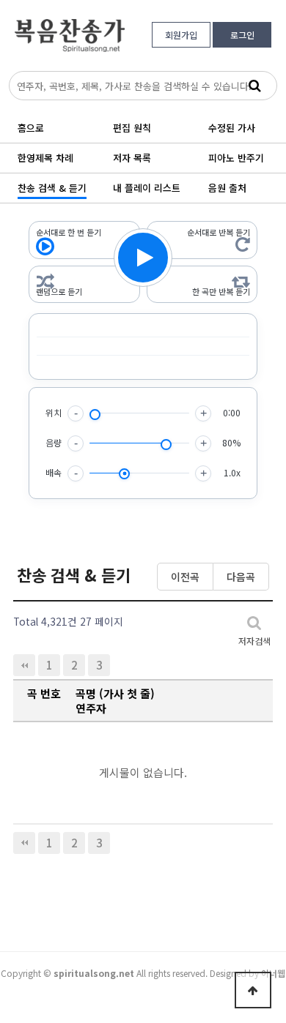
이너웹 (273, 973)
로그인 (242, 35)
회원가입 (181, 35)
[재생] (143, 257)
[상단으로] (253, 990)
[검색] (254, 86)
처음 (24, 665)
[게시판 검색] (254, 621)
